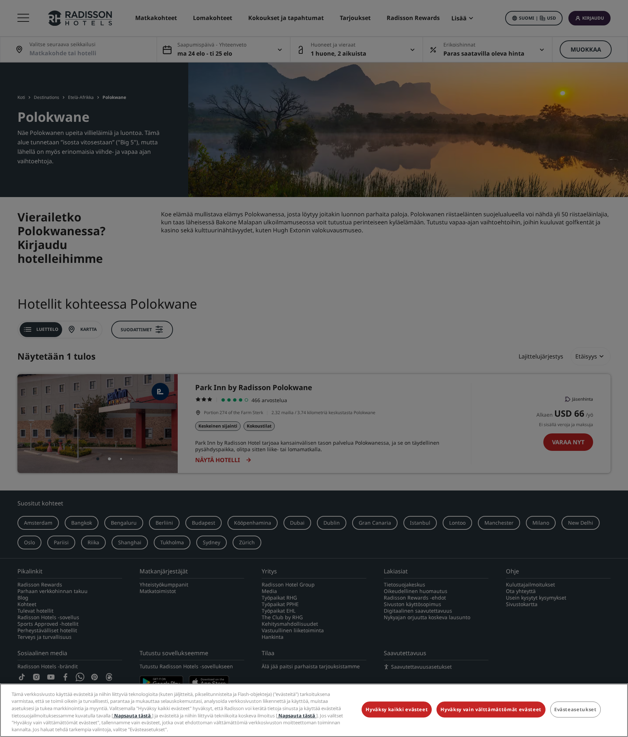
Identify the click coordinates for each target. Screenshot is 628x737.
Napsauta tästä (132, 715)
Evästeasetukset (575, 709)
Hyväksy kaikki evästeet (397, 709)
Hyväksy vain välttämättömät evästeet (490, 709)
